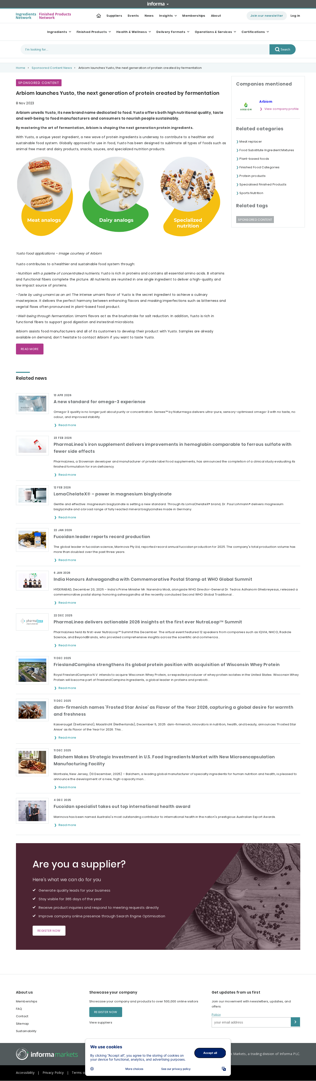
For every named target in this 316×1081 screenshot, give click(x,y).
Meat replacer (250, 141)
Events (133, 15)
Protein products (252, 176)
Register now (49, 930)
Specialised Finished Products (262, 184)
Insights (166, 15)
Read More (30, 349)
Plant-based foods (254, 158)
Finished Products (92, 32)
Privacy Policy (53, 1072)
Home (20, 68)
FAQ (19, 1009)
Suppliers (114, 15)
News (149, 15)
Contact (22, 1016)
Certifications (253, 32)
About (216, 15)
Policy (216, 1014)
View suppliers (100, 1022)
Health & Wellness (131, 32)
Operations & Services (213, 32)
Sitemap (22, 1023)
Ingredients (57, 32)
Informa (158, 4)
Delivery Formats (170, 32)
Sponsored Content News (52, 68)
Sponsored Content (255, 219)
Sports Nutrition (251, 193)
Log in (295, 15)
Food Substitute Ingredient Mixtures (266, 150)
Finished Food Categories (259, 167)
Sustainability (26, 1031)
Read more (68, 425)
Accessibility (25, 1072)
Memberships (193, 15)
